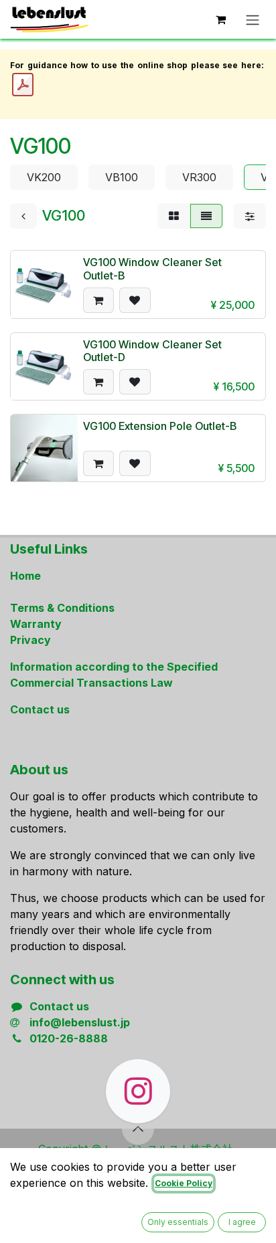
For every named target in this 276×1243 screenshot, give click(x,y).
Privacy (30, 640)
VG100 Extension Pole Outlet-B (159, 426)
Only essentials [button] (177, 1222)
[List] (206, 216)
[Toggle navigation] (252, 19)
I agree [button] (242, 1222)
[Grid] (173, 216)
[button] (98, 300)
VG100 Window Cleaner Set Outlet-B (152, 268)
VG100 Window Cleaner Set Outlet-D (152, 351)
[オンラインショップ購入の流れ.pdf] (23, 85)
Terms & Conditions (62, 607)
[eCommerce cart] (220, 19)
